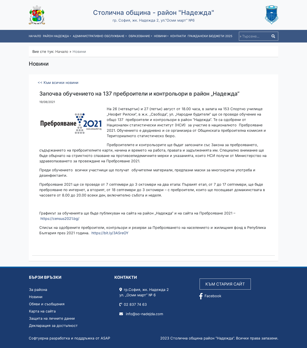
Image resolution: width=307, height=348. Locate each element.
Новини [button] (160, 36)
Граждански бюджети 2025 (210, 36)
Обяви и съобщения (47, 304)
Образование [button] (139, 36)
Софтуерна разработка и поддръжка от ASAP (69, 338)
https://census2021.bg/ (59, 218)
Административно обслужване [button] (99, 36)
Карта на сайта (42, 311)
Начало (35, 36)
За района (38, 289)
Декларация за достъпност (53, 325)
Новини (35, 296)
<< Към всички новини (58, 82)
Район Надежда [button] (56, 36)
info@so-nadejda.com (144, 314)
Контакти (178, 36)
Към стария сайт (225, 284)
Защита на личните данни (52, 318)
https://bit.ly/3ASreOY (110, 233)
